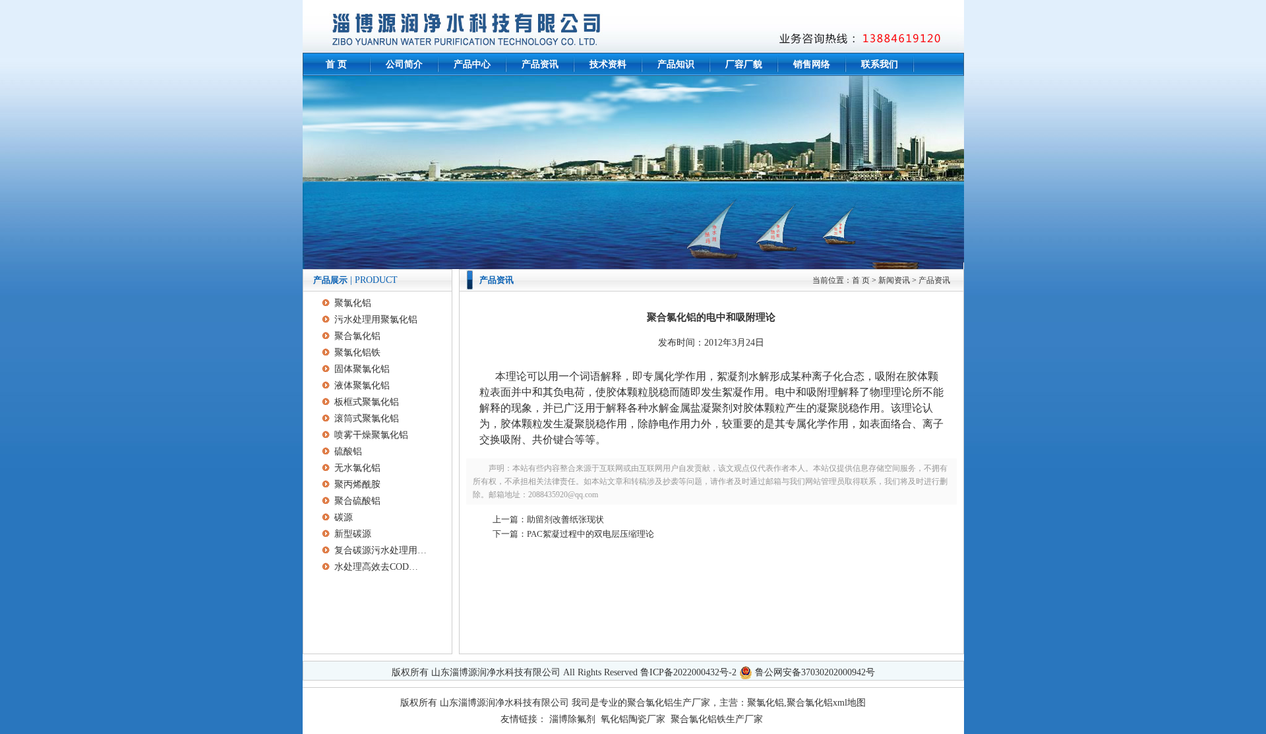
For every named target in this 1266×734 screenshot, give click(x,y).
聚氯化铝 (352, 303)
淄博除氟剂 (572, 719)
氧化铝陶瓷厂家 (633, 719)
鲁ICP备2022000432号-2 (688, 672)
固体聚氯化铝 (362, 369)
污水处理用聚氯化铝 (375, 319)
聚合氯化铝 (357, 336)
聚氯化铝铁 (357, 352)
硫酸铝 (348, 451)
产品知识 (675, 64)
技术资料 (607, 64)
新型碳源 (352, 534)
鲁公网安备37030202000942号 (815, 672)
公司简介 (404, 64)
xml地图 (849, 703)
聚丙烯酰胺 (357, 484)
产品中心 (472, 64)
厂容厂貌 (743, 64)
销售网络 (811, 64)
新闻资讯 (894, 280)
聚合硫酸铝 (357, 501)
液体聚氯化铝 (362, 385)
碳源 (343, 517)
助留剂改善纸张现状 (565, 519)
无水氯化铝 (357, 468)
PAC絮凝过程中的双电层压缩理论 (590, 534)
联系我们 (879, 64)
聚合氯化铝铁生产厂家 (717, 719)
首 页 (336, 64)
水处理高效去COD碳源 (380, 567)
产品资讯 (540, 64)
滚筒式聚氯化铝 (366, 418)
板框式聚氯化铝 (366, 402)
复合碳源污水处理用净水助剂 (380, 550)
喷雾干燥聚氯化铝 (371, 435)
